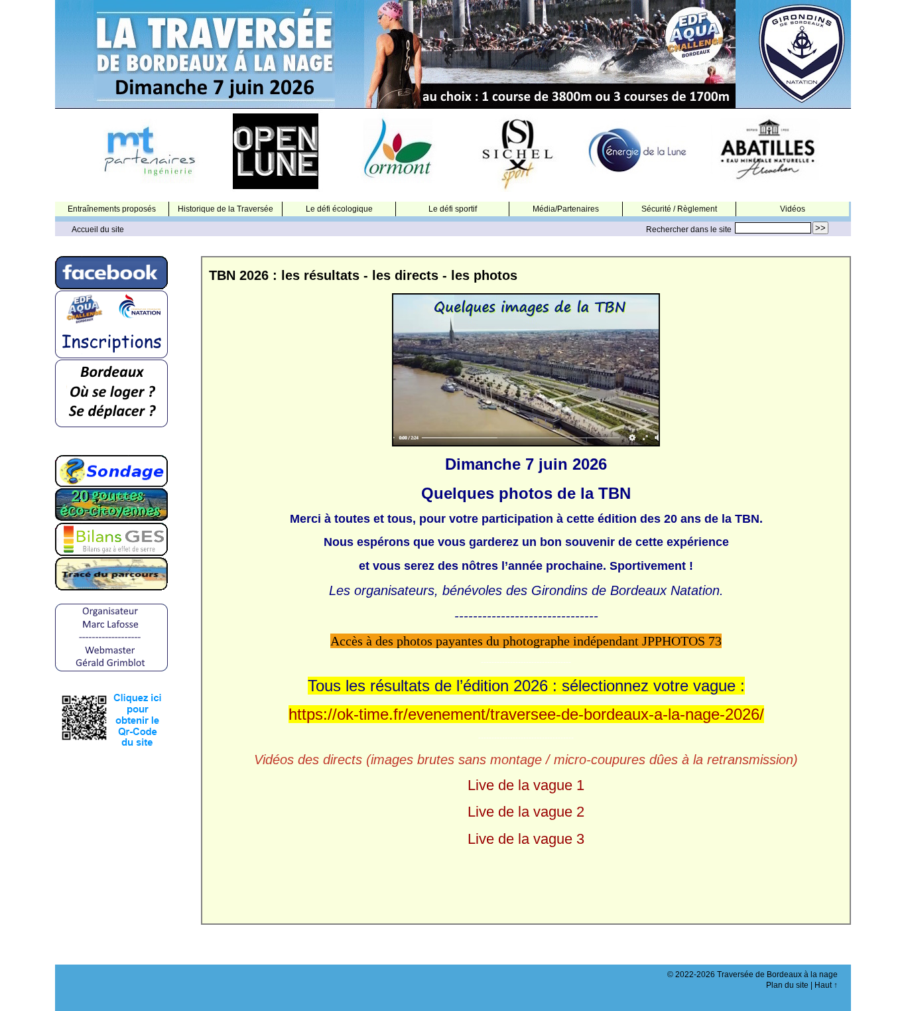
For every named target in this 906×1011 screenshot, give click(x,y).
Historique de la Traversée (225, 209)
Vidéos (792, 209)
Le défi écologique (339, 209)
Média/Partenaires (566, 209)
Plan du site (787, 985)
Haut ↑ (826, 985)
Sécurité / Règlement (679, 209)
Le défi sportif (452, 209)
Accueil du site (98, 229)
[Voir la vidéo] (526, 369)
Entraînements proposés (112, 209)
